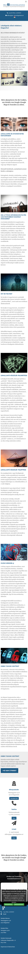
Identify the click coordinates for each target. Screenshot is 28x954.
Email (4, 914)
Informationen (19, 904)
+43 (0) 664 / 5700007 (14, 13)
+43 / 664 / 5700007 (8, 912)
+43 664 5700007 (9, 770)
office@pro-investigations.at (15, 15)
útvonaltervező (14, 798)
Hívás (14, 818)
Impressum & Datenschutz (8, 946)
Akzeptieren (8, 904)
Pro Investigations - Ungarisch (14, 5)
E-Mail (14, 838)
